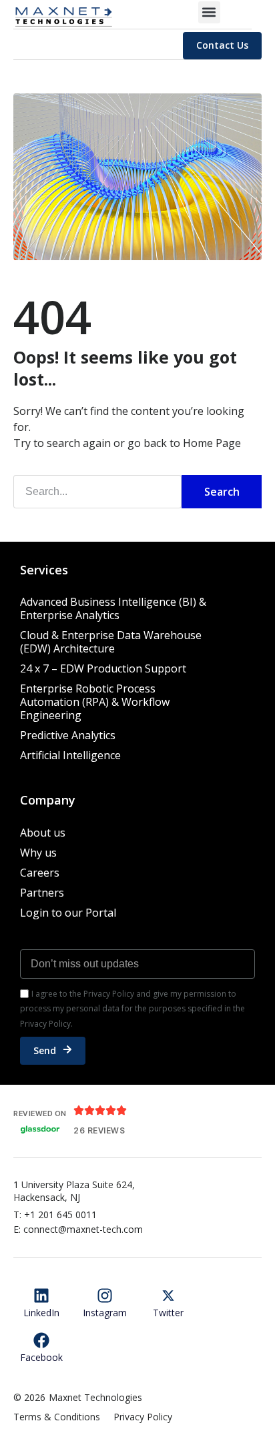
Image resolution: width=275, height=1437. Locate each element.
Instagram (105, 1312)
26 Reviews (99, 1130)
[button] (209, 12)
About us (42, 832)
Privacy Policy (142, 1416)
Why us (38, 852)
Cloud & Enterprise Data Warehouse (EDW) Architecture (111, 642)
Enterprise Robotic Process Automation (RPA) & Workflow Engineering (95, 702)
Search (222, 491)
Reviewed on (40, 1113)
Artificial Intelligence (70, 755)
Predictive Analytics (67, 735)
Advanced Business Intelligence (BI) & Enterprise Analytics (113, 608)
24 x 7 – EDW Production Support (103, 668)
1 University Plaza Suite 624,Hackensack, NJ (74, 1191)
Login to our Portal (68, 912)
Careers (39, 872)
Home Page (212, 443)
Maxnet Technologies (95, 1397)
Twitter (168, 1312)
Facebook (41, 1357)
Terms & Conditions (56, 1416)
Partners (42, 892)
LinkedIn (41, 1312)
